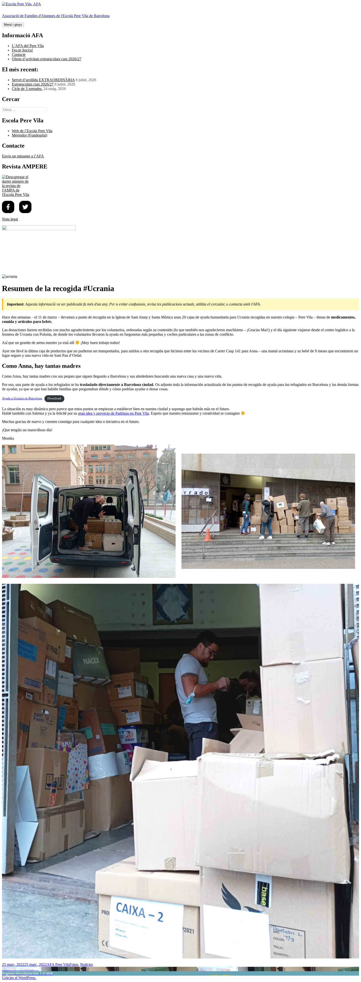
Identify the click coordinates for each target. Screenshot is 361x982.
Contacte (19, 54)
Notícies (86, 964)
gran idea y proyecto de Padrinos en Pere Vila (113, 413)
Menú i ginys (13, 24)
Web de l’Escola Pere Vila (32, 131)
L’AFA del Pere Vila (28, 46)
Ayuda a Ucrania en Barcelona (22, 398)
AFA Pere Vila (58, 964)
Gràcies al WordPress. (19, 978)
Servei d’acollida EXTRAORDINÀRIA (43, 80)
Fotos (73, 964)
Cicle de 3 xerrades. (27, 89)
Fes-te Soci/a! (22, 50)
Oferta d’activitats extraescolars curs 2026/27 (46, 59)
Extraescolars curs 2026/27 (33, 84)
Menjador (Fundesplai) (29, 135)
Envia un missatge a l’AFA (23, 156)
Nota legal (10, 219)
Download (54, 398)
